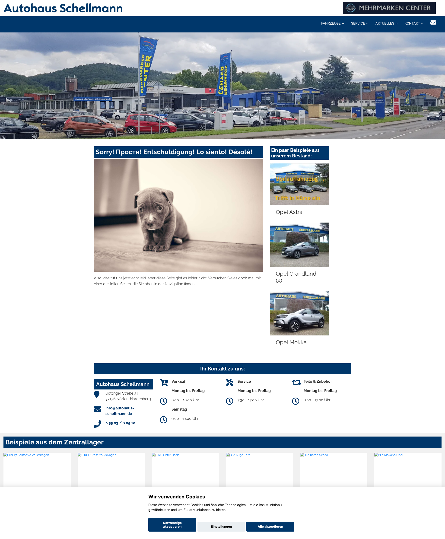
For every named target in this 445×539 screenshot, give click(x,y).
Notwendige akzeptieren (172, 524)
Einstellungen (221, 526)
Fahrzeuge (331, 23)
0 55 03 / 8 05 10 (120, 423)
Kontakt (412, 23)
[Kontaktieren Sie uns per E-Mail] (433, 22)
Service (358, 23)
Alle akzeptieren (270, 526)
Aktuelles (384, 23)
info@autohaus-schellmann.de (119, 411)
